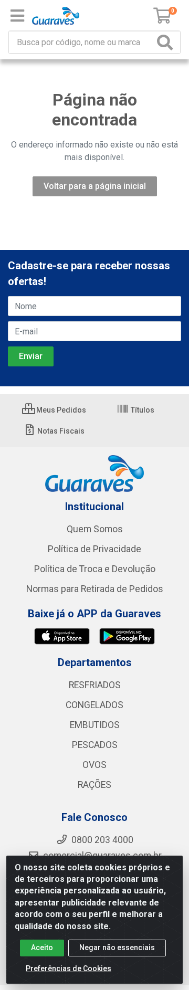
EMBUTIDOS (95, 725)
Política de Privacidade (94, 549)
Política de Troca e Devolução (94, 569)
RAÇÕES (94, 785)
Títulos (141, 410)
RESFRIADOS (95, 685)
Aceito (42, 947)
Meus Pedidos (60, 410)
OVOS (94, 765)
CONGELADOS (94, 705)
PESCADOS (95, 745)
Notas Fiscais (60, 431)
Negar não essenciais (117, 947)
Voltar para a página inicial (95, 186)
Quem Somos (95, 529)
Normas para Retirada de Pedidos (94, 589)
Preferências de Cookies (68, 968)
